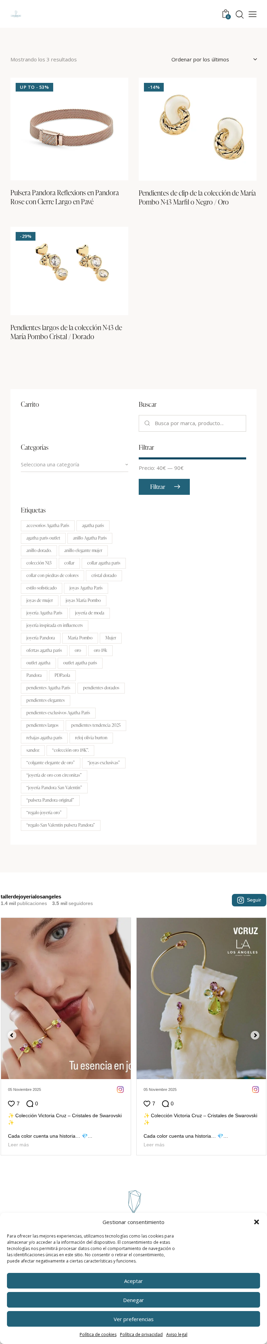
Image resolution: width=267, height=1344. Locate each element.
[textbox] (74, 464)
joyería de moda (89, 613)
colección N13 (38, 563)
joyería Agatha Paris (44, 613)
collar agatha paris (103, 563)
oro (78, 650)
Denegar (133, 1299)
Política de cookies (98, 1334)
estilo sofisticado (41, 588)
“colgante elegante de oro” (50, 762)
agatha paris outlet (43, 538)
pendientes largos (42, 725)
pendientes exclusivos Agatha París (58, 712)
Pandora (34, 675)
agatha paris (93, 525)
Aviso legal (176, 1334)
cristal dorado (103, 575)
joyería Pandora (40, 638)
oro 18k (100, 650)
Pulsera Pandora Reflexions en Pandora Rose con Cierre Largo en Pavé (64, 197)
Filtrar (157, 487)
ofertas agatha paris (44, 650)
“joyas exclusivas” (104, 762)
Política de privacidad (141, 1334)
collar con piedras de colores (52, 575)
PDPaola (62, 675)
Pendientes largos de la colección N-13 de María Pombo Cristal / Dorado (66, 332)
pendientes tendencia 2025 (96, 725)
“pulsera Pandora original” (50, 800)
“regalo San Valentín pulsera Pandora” (60, 825)
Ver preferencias (134, 1319)
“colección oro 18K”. (70, 750)
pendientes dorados (101, 687)
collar (69, 563)
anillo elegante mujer (83, 550)
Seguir (254, 900)
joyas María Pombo (83, 600)
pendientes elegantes (45, 700)
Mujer (110, 638)
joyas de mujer (39, 600)
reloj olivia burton (91, 737)
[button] (256, 1221)
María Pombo (80, 638)
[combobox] (74, 464)
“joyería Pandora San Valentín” (54, 787)
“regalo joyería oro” (44, 812)
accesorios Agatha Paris (47, 525)
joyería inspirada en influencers (54, 625)
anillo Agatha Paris (90, 538)
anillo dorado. (38, 550)
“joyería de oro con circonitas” (54, 775)
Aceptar (133, 1280)
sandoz (32, 750)
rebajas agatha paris (44, 737)
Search (147, 423)
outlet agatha (38, 663)
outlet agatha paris (80, 663)
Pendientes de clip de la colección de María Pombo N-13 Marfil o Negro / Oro (197, 197)
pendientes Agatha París (48, 687)
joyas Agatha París (86, 588)
